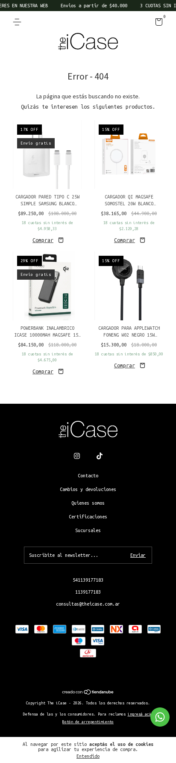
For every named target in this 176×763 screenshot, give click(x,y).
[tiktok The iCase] (99, 455)
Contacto (88, 475)
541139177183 (88, 580)
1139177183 (88, 591)
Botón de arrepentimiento (88, 722)
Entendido (88, 756)
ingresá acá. (140, 714)
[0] (157, 23)
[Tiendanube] (88, 693)
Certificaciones (88, 516)
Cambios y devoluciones (88, 489)
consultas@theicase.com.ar (88, 603)
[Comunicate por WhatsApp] (160, 717)
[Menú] (18, 22)
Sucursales (88, 530)
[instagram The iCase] (76, 455)
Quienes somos (88, 503)
